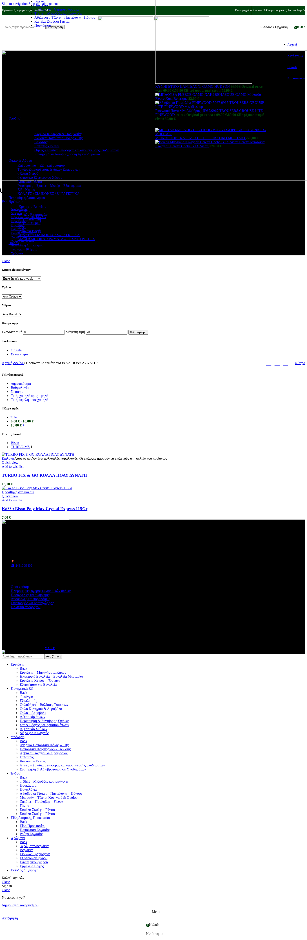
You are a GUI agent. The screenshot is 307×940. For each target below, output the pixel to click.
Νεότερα (17, 392)
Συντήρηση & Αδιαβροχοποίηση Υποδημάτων (67, 154)
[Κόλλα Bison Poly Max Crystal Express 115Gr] (37, 488)
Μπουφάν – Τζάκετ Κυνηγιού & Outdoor (49, 797)
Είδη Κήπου (26, 189)
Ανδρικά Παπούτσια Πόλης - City (58, 138)
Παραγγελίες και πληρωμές (30, 595)
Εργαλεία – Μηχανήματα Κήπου (43, 672)
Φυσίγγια (26, 696)
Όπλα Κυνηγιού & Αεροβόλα (41, 709)
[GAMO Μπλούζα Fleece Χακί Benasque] (195, 94)
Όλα (14, 417)
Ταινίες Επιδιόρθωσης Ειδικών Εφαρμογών (49, 169)
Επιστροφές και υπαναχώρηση (32, 603)
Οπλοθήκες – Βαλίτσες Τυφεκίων (44, 705)
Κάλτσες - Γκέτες (46, 146)
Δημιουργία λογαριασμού (20, 905)
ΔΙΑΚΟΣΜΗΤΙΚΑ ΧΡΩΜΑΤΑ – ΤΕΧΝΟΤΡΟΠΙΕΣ (56, 239)
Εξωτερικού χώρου (33, 858)
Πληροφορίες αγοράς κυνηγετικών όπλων (41, 591)
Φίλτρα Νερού (28, 173)
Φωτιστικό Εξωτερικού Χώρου (40, 177)
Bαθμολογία (20, 387)
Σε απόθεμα (19, 354)
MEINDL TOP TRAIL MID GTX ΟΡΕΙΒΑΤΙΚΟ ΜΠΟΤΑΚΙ (200, 138)
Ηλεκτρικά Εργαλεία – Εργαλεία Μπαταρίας (51, 676)
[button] (18, 492)
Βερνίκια (24, 211)
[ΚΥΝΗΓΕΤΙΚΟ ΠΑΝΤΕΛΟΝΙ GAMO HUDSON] (203, 82)
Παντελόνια (42, 5)
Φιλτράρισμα (138, 332)
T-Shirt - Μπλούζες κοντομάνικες (58, 13)
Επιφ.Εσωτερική (29, 223)
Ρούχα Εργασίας (31, 834)
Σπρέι (22, 227)
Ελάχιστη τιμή (12, 332)
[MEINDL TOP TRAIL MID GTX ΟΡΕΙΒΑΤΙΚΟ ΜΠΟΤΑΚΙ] (212, 134)
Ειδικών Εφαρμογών (32, 215)
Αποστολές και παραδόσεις (30, 599)
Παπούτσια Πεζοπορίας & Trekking (45, 749)
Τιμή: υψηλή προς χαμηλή (29, 400)
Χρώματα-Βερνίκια (32, 207)
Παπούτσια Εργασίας (35, 830)
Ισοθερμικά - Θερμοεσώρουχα (56, 9)
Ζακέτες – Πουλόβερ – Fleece (41, 801)
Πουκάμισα (42, 25)
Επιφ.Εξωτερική (29, 219)
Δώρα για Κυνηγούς (34, 733)
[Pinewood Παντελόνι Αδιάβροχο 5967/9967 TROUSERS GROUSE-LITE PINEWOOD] (212, 107)
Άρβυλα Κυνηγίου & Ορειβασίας (58, 134)
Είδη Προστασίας (32, 826)
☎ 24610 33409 (21, 565)
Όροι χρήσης (20, 587)
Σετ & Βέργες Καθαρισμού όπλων (44, 725)
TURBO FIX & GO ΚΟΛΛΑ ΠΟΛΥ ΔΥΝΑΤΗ (44, 475)
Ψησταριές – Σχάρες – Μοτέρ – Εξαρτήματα (49, 185)
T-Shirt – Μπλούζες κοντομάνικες (44, 781)
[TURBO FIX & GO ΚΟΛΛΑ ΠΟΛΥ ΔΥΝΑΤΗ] (38, 454)
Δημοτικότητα (21, 383)
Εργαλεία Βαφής (29, 231)
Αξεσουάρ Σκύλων (33, 729)
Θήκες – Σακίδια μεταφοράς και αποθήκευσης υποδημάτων (62, 765)
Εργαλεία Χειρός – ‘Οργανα (40, 680)
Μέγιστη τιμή (75, 332)
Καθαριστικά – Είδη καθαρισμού (41, 165)
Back (23, 668)
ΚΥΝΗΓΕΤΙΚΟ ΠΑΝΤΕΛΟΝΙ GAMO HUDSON (193, 86)
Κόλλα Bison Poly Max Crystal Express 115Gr (44, 508)
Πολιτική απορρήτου (25, 607)
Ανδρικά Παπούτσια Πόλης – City (44, 745)
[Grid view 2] (268, 363)
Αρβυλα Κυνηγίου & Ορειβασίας (43, 753)
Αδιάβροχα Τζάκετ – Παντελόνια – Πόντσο (51, 793)
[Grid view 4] (285, 363)
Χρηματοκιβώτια (30, 181)
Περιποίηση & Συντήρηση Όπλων (44, 721)
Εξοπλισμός (28, 701)
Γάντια (24, 805)
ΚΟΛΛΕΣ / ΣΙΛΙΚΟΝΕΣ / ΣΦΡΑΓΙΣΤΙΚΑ (49, 194)
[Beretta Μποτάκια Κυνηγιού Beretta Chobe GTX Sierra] (197, 142)
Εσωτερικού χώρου (34, 862)
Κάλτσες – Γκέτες (32, 761)
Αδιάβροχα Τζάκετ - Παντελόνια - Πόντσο (64, 17)
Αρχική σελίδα (13, 363)
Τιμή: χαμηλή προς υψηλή (29, 396)
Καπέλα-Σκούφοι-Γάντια (51, 21)
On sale (16, 350)
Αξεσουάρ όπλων (32, 717)
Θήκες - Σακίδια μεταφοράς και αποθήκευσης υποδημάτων (76, 150)
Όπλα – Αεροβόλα (33, 713)
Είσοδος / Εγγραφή (24, 870)
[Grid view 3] (277, 363)
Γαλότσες (41, 142)
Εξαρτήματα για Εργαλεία (38, 684)
